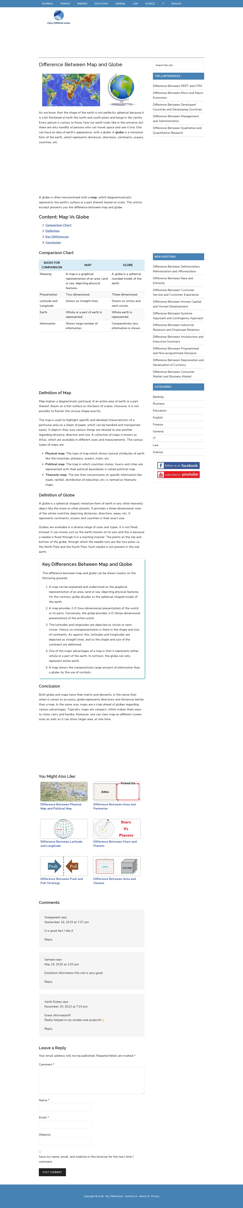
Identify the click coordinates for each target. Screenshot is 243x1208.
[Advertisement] (139, 33)
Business (159, 404)
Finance (158, 424)
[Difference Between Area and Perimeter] (116, 791)
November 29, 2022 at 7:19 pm (66, 1007)
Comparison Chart (58, 225)
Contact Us (131, 1196)
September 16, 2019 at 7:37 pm (66, 922)
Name (44, 1100)
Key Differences (59, 17)
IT (154, 438)
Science (158, 452)
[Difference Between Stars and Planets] (116, 828)
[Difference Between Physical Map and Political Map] (63, 791)
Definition (52, 231)
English (158, 417)
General (158, 431)
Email (44, 1117)
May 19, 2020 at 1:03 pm (61, 964)
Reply (48, 939)
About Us (144, 1196)
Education (159, 411)
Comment (47, 1064)
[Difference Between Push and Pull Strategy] (63, 865)
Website (44, 1135)
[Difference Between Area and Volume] (116, 865)
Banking (158, 397)
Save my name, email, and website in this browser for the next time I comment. (86, 1159)
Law (156, 445)
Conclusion (53, 242)
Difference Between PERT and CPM (177, 86)
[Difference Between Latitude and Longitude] (63, 828)
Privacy (155, 1196)
